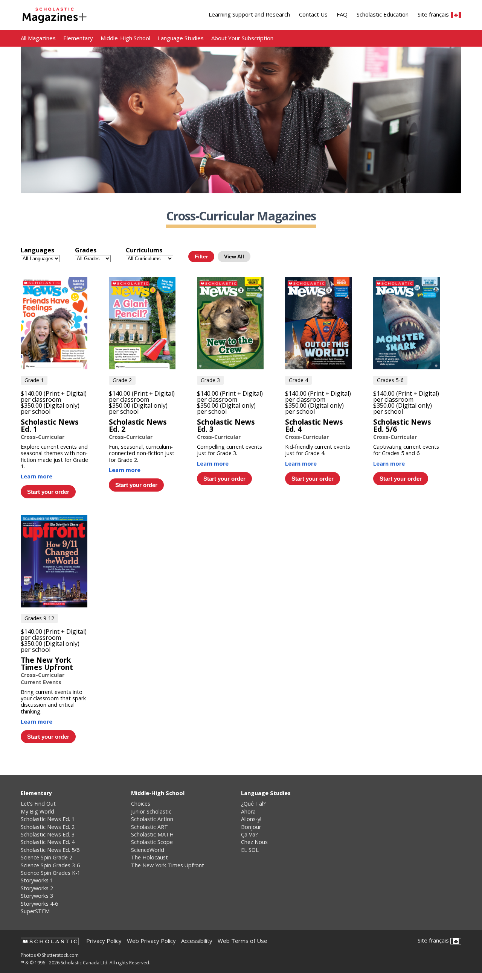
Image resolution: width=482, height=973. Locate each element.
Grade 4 (298, 380)
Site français (434, 15)
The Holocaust (149, 857)
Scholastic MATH (152, 834)
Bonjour (251, 827)
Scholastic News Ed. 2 (138, 425)
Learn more (36, 476)
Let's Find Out (38, 803)
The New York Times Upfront (47, 663)
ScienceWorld (147, 850)
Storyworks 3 (37, 896)
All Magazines (38, 38)
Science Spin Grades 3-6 (50, 865)
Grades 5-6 (390, 380)
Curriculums (144, 250)
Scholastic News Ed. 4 (314, 425)
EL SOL (250, 850)
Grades (85, 250)
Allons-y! (251, 819)
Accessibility (196, 941)
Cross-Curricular (42, 437)
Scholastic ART (149, 827)
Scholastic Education (383, 14)
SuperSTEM (35, 911)
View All (234, 256)
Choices (140, 803)
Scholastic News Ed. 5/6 (402, 425)
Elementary (78, 38)
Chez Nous (254, 842)
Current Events (41, 682)
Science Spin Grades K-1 (50, 873)
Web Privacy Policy (151, 941)
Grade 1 (34, 380)
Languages (37, 250)
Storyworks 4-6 (39, 903)
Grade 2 (122, 380)
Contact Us (313, 14)
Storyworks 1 (37, 880)
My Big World (37, 811)
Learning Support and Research (249, 14)
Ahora (248, 811)
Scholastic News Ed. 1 (50, 425)
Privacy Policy (104, 941)
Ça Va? (249, 834)
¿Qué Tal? (253, 803)
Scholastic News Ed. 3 (226, 425)
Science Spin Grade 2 (46, 857)
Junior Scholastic (151, 811)
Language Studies (181, 38)
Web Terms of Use (242, 941)
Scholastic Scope (152, 842)
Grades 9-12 (39, 618)
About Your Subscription (242, 38)
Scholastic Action (152, 819)
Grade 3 (210, 380)
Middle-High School (125, 38)
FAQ (342, 14)
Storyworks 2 (37, 888)
